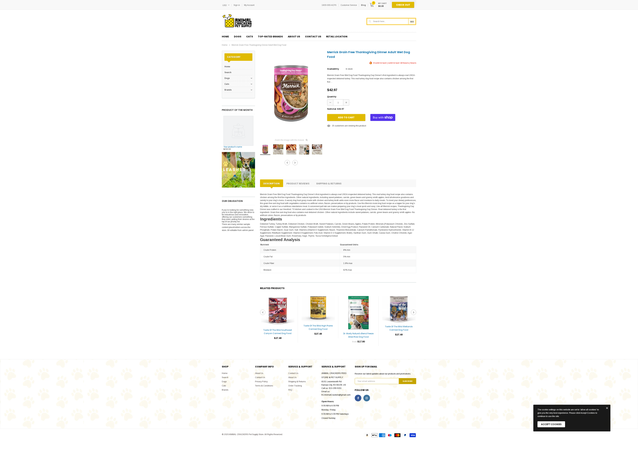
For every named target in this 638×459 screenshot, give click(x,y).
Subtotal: (332, 109)
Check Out (403, 4)
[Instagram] (366, 398)
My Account (249, 5)
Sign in (237, 5)
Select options (358, 351)
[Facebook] (358, 398)
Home (224, 45)
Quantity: (332, 97)
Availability (333, 69)
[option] (291, 93)
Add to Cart (346, 117)
